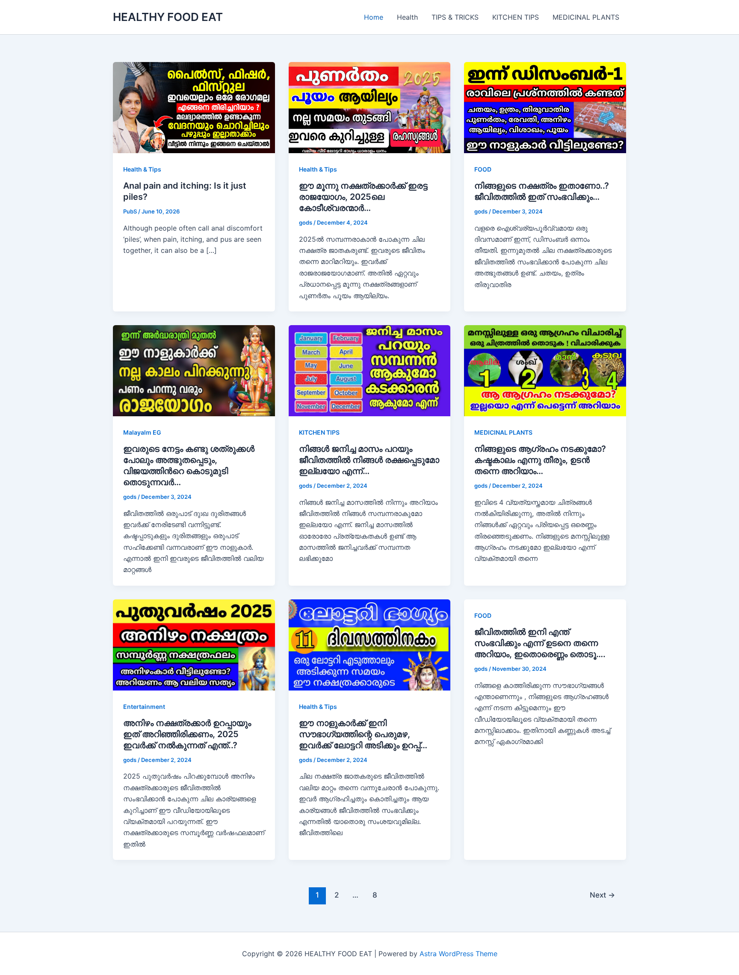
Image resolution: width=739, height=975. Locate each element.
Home (373, 17)
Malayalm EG (142, 432)
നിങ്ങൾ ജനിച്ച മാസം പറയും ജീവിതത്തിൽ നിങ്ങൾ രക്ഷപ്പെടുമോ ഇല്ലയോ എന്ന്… (369, 460)
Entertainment (144, 706)
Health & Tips (142, 169)
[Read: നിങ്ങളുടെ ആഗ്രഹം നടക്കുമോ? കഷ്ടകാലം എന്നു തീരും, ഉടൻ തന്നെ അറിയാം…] (545, 370)
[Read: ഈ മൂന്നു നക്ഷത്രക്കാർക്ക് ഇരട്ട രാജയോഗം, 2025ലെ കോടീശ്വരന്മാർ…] (370, 107)
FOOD (482, 169)
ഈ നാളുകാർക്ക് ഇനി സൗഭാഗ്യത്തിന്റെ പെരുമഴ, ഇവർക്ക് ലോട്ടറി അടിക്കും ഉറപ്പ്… (363, 734)
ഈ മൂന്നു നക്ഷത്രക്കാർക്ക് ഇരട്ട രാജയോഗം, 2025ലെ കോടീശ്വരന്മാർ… (363, 197)
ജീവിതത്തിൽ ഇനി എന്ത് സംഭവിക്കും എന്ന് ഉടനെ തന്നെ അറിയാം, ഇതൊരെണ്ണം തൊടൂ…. (540, 643)
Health (407, 17)
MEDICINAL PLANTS (586, 17)
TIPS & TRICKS (455, 17)
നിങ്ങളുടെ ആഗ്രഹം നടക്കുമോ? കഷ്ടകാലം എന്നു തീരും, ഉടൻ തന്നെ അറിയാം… (540, 460)
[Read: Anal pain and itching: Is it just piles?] (194, 107)
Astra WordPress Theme (458, 953)
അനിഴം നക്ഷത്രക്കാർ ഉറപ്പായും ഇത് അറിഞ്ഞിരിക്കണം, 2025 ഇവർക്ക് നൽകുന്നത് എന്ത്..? (187, 734)
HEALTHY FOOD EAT (168, 17)
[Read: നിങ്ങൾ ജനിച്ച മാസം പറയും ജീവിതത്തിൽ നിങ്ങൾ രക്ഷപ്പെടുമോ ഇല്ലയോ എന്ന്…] (370, 370)
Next (602, 894)
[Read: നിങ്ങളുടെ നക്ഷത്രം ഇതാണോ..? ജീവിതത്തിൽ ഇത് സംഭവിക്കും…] (545, 107)
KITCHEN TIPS (515, 17)
